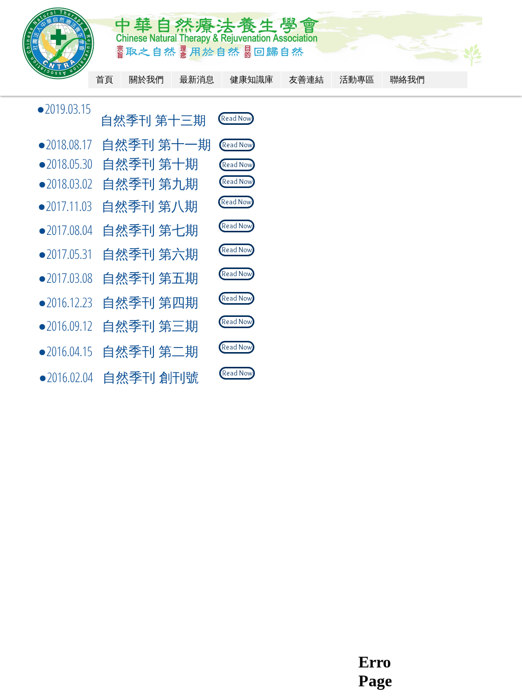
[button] (236, 118)
